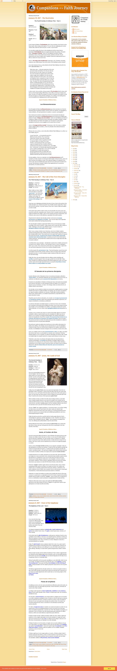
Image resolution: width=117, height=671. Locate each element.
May (75, 177)
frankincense (48, 644)
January (76, 185)
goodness (46, 169)
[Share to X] (57, 168)
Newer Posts (31, 649)
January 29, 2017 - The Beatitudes (41, 18)
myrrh (30, 645)
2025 (74, 148)
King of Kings (63, 644)
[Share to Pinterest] (60, 168)
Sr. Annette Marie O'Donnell (39, 171)
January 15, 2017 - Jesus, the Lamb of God (44, 356)
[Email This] (55, 168)
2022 (74, 154)
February (76, 183)
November (76, 166)
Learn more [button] (43, 668)
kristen (75, 32)
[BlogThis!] (56, 168)
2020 (74, 157)
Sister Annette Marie (78, 31)
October (76, 168)
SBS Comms (76, 29)
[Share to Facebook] (58, 168)
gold (59, 644)
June (75, 176)
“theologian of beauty (36, 169)
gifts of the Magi (55, 644)
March (75, 181)
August (75, 172)
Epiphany (44, 644)
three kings (53, 645)
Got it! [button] (109, 668)
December (76, 164)
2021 (74, 155)
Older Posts (64, 649)
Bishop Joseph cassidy (36, 644)
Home (48, 649)
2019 (74, 159)
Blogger (64, 662)
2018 (74, 161)
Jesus (59, 169)
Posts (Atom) (37, 651)
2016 (74, 199)
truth (61, 171)
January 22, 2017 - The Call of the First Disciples (47, 177)
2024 (74, 150)
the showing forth (46, 645)
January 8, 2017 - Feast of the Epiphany (43, 503)
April (75, 179)
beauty (42, 169)
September (76, 170)
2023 (74, 152)
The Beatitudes (57, 171)
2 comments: (50, 168)
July (75, 174)
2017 (74, 163)
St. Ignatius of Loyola (49, 171)
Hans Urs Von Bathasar (53, 169)
